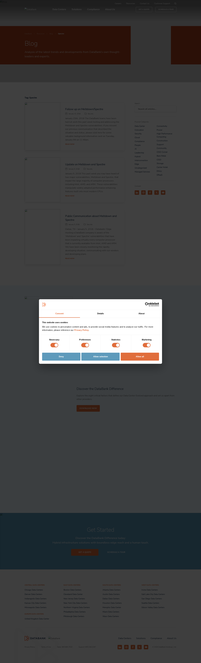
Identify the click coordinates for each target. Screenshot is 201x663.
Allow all (140, 356)
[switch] (85, 345)
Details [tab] (100, 313)
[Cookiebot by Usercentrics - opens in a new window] (147, 304)
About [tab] (142, 313)
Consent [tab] (59, 313)
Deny (61, 356)
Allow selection (100, 356)
